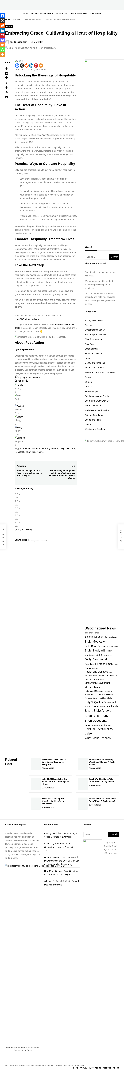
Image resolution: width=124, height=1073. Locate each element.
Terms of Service (103, 1068)
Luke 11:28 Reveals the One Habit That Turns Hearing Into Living (55, 781)
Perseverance (108, 691)
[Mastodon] (2, 40)
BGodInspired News (94, 334)
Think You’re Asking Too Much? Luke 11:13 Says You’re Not (53, 801)
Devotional (90, 664)
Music (97, 687)
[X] (22, 65)
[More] (41, 65)
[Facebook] (17, 65)
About (116, 1068)
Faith (116, 664)
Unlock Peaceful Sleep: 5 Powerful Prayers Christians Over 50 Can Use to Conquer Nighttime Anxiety (61, 861)
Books (99, 655)
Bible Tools (90, 344)
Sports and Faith (93, 420)
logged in (28, 541)
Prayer (88, 377)
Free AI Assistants (78, 13)
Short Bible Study (96, 715)
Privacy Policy (87, 1068)
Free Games (95, 13)
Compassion (108, 655)
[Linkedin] (31, 65)
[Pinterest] (36, 65)
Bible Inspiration (94, 636)
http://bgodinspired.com (29, 377)
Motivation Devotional (97, 682)
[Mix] (2, 44)
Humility (101, 675)
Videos (88, 424)
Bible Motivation (30, 448)
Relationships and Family (97, 396)
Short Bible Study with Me (97, 401)
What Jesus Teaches (95, 429)
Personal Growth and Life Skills (100, 372)
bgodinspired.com (18, 42)
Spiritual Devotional (94, 415)
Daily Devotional (67, 448)
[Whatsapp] (2, 49)
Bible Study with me (48, 448)
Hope (110, 672)
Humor (88, 358)
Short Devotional (93, 405)
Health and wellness (96, 671)
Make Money (89, 679)
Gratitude (95, 668)
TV (111, 729)
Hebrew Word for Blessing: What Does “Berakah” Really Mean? (102, 762)
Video (88, 733)
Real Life (89, 386)
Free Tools (61, 13)
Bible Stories (113, 646)
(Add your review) (23, 529)
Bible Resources (93, 339)
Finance (88, 668)
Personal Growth (106, 694)
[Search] (110, 13)
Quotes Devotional (105, 702)
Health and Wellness (95, 353)
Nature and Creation (94, 367)
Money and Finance (94, 363)
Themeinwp (80, 1065)
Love (116, 675)
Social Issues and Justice (97, 410)
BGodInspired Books (95, 330)
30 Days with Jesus (94, 320)
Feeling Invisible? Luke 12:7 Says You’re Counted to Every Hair (54, 762)
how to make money (91, 675)
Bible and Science (92, 633)
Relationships (91, 391)
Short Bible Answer (35, 452)
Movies (89, 687)
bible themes (89, 655)
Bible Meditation (111, 637)
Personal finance (91, 695)
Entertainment (91, 349)
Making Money (99, 679)
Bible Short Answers (96, 646)
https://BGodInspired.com (27, 319)
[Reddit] (26, 65)
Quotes (88, 382)
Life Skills (109, 675)
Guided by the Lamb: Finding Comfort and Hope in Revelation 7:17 (59, 847)
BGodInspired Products (42, 13)
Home (25, 13)
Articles (9, 26)
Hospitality (20, 452)
